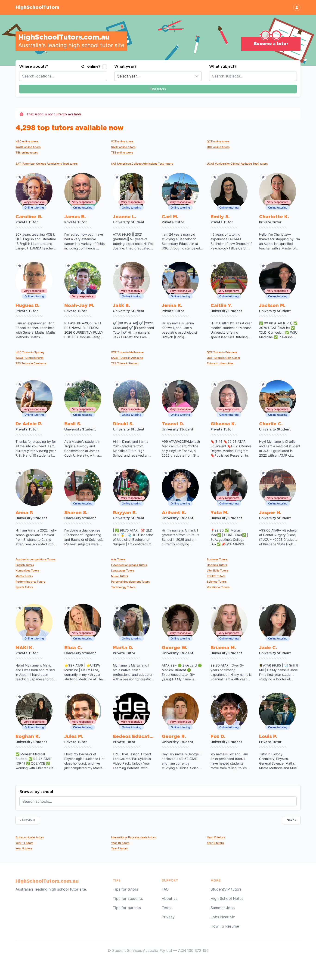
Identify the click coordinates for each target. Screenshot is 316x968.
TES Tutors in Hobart (124, 363)
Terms (167, 907)
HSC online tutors (26, 141)
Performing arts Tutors (30, 581)
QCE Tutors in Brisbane (222, 352)
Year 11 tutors (24, 843)
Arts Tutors (118, 559)
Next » (292, 820)
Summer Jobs (223, 907)
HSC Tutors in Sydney (29, 352)
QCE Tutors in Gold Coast (223, 358)
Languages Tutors (122, 570)
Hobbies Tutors (217, 565)
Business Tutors (217, 559)
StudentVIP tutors (226, 889)
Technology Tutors (123, 587)
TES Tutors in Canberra (30, 363)
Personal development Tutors (130, 581)
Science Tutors (216, 581)
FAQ (165, 889)
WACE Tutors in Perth (29, 358)
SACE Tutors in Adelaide (127, 358)
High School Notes (227, 898)
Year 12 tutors (216, 837)
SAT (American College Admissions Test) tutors (46, 163)
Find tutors (158, 89)
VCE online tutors (122, 141)
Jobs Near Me (223, 917)
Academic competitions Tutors (35, 559)
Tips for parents (127, 907)
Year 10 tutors (120, 843)
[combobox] (63, 76)
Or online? (90, 66)
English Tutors (24, 565)
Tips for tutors (125, 889)
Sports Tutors (24, 587)
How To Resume (225, 926)
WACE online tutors (27, 147)
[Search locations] (106, 76)
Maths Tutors (24, 576)
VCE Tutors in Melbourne (127, 352)
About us (169, 898)
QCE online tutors (218, 141)
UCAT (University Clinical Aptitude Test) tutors (237, 163)
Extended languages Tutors (129, 565)
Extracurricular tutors (29, 837)
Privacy (168, 917)
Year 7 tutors (119, 848)
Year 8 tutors (23, 848)
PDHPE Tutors (216, 576)
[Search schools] (296, 801)
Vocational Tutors (218, 587)
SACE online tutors (123, 147)
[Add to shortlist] (19, 177)
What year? (125, 66)
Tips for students (128, 898)
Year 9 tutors (215, 843)
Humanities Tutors (27, 570)
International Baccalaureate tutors (133, 837)
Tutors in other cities (220, 363)
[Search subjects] (296, 76)
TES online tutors (26, 152)
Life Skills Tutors (217, 570)
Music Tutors (119, 576)
